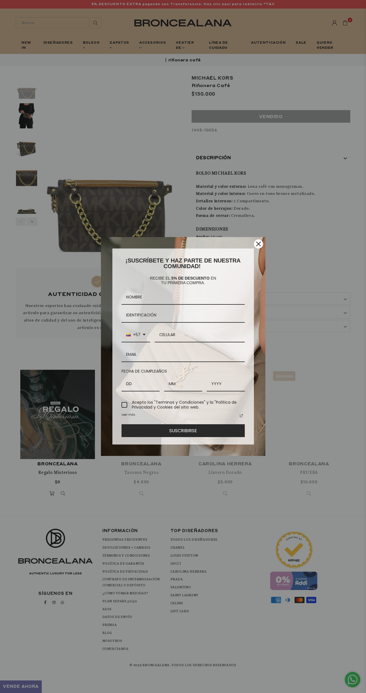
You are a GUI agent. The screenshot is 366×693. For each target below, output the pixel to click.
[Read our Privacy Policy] (241, 415)
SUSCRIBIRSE (183, 430)
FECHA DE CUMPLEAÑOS (144, 371)
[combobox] (136, 335)
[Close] (258, 244)
